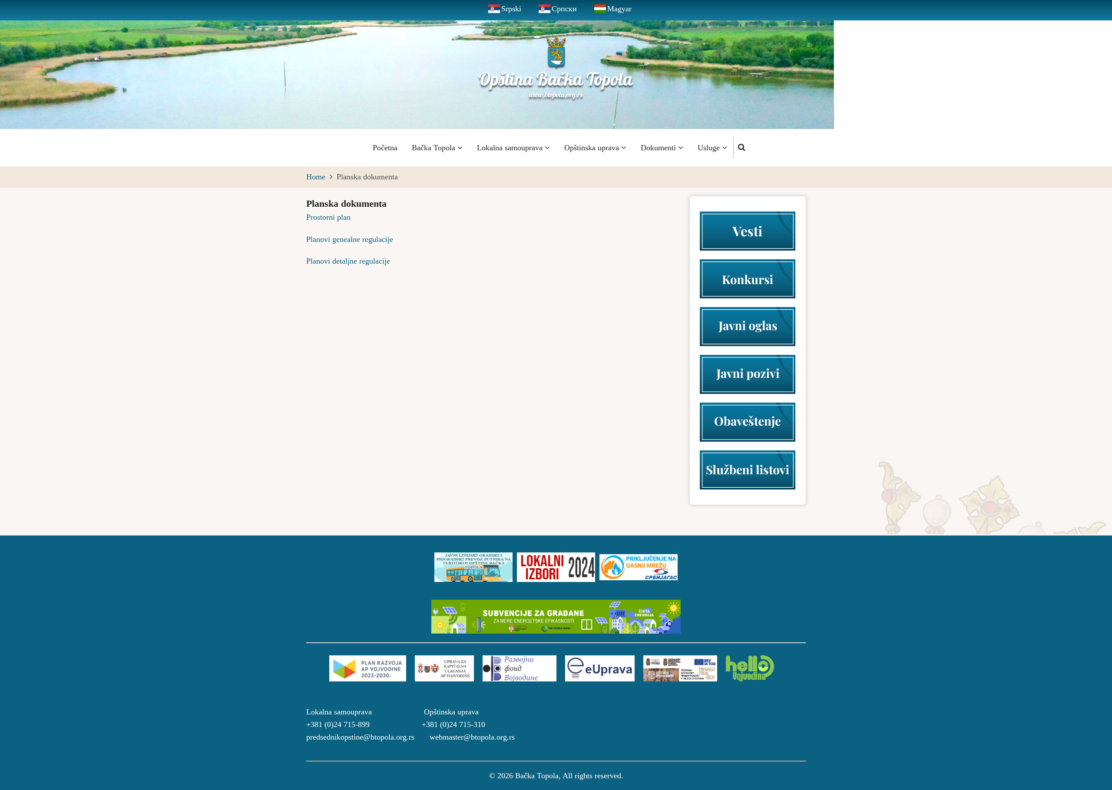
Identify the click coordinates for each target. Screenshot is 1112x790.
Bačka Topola (434, 147)
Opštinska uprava (592, 147)
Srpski (511, 8)
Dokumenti (659, 147)
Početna (385, 147)
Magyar (619, 8)
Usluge (710, 147)
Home (315, 176)
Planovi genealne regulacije (349, 239)
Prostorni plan (328, 217)
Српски (564, 8)
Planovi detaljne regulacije (348, 261)
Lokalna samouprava (511, 147)
